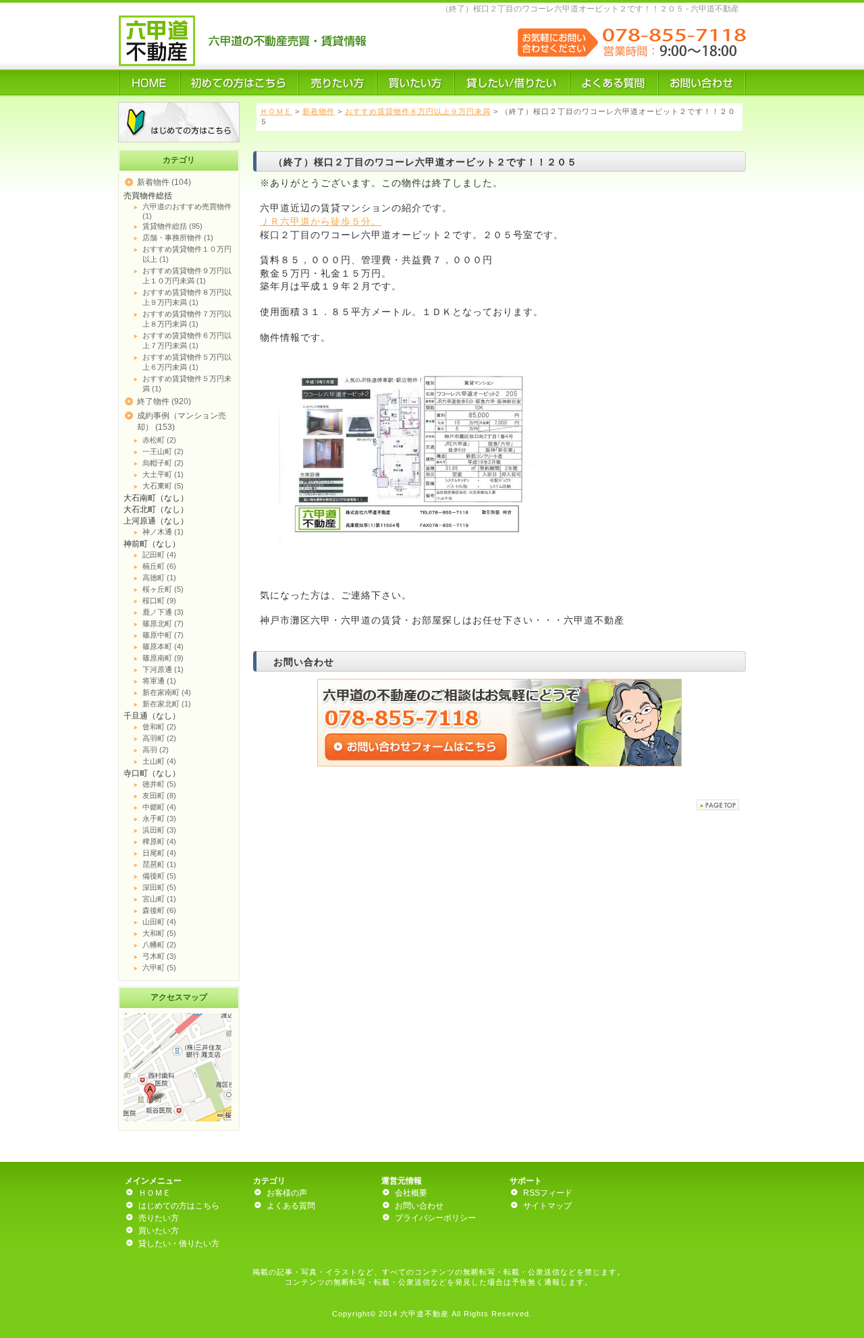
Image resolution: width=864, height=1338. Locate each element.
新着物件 (318, 111)
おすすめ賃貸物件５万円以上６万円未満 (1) (187, 362)
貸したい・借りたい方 (178, 1243)
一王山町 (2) (163, 451)
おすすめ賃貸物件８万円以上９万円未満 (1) (187, 297)
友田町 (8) (159, 795)
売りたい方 (158, 1218)
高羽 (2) (155, 750)
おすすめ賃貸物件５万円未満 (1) (187, 383)
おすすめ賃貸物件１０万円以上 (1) (187, 254)
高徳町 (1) (159, 578)
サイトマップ (547, 1205)
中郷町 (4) (159, 807)
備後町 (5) (159, 876)
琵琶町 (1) (159, 864)
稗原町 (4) (159, 841)
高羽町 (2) (159, 738)
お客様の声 (287, 1193)
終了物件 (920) (164, 401)
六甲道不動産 (424, 1314)
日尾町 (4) (159, 853)
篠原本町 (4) (163, 646)
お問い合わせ (419, 1205)
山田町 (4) (159, 922)
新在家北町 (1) (166, 704)
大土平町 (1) (163, 474)
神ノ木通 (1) (163, 532)
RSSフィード (547, 1193)
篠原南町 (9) (163, 658)
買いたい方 (158, 1230)
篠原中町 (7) (163, 635)
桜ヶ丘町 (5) (163, 589)
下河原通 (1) (163, 669)
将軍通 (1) (159, 681)
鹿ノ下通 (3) (163, 612)
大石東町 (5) (163, 486)
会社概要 (411, 1193)
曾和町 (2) (159, 727)
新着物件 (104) (164, 182)
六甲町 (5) (159, 968)
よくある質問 (291, 1205)
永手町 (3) (159, 818)
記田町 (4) (159, 555)
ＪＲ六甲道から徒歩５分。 (320, 221)
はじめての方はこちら (178, 1205)
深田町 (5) (159, 887)
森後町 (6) (159, 910)
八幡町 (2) (159, 945)
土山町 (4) (159, 761)
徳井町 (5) (159, 784)
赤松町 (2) (159, 440)
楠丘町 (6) (159, 566)
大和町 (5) (159, 933)
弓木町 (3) (159, 956)
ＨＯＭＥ (276, 111)
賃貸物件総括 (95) (172, 226)
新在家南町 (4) (166, 692)
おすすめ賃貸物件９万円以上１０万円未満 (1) (187, 276)
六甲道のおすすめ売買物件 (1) (187, 211)
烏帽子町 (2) (163, 463)
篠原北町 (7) (163, 623)
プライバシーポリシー (435, 1218)
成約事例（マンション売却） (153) (181, 421)
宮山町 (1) (159, 899)
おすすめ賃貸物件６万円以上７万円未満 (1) (187, 340)
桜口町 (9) (159, 600)
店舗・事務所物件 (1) (177, 237)
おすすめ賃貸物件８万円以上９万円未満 (418, 111)
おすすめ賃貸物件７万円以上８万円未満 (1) (187, 319)
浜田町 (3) (159, 830)
